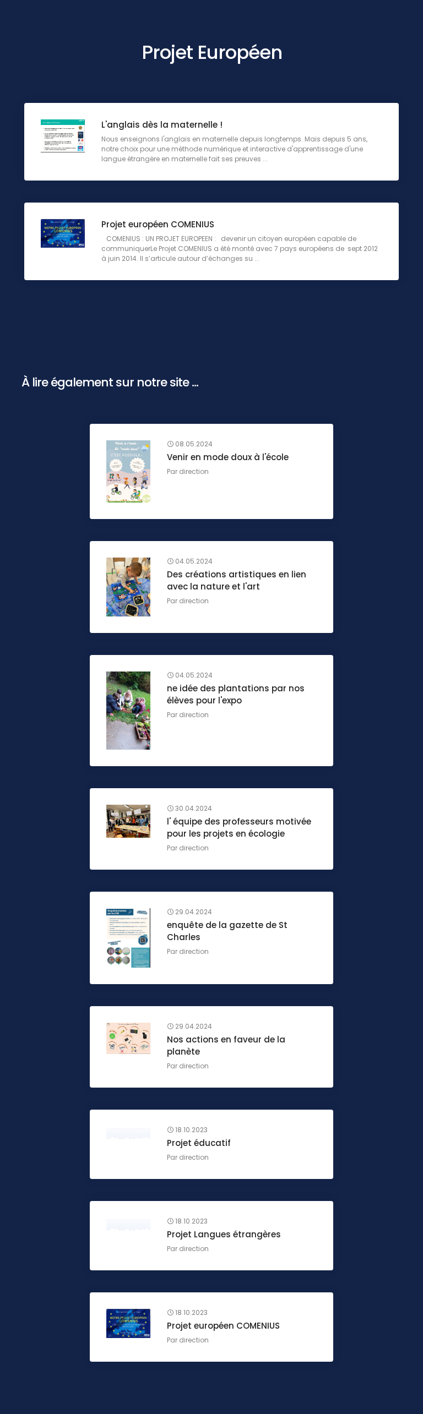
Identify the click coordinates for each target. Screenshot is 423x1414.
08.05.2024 (193, 444)
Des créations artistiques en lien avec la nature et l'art (236, 580)
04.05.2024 (193, 561)
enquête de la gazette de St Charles (227, 931)
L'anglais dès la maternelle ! (162, 124)
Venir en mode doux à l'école (228, 457)
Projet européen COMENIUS (157, 224)
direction (194, 471)
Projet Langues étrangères (224, 1234)
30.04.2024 (192, 808)
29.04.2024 (192, 912)
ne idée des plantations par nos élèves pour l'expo (236, 694)
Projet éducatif (199, 1143)
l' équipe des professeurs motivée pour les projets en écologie (239, 827)
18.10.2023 (190, 1130)
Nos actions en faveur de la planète (226, 1045)
